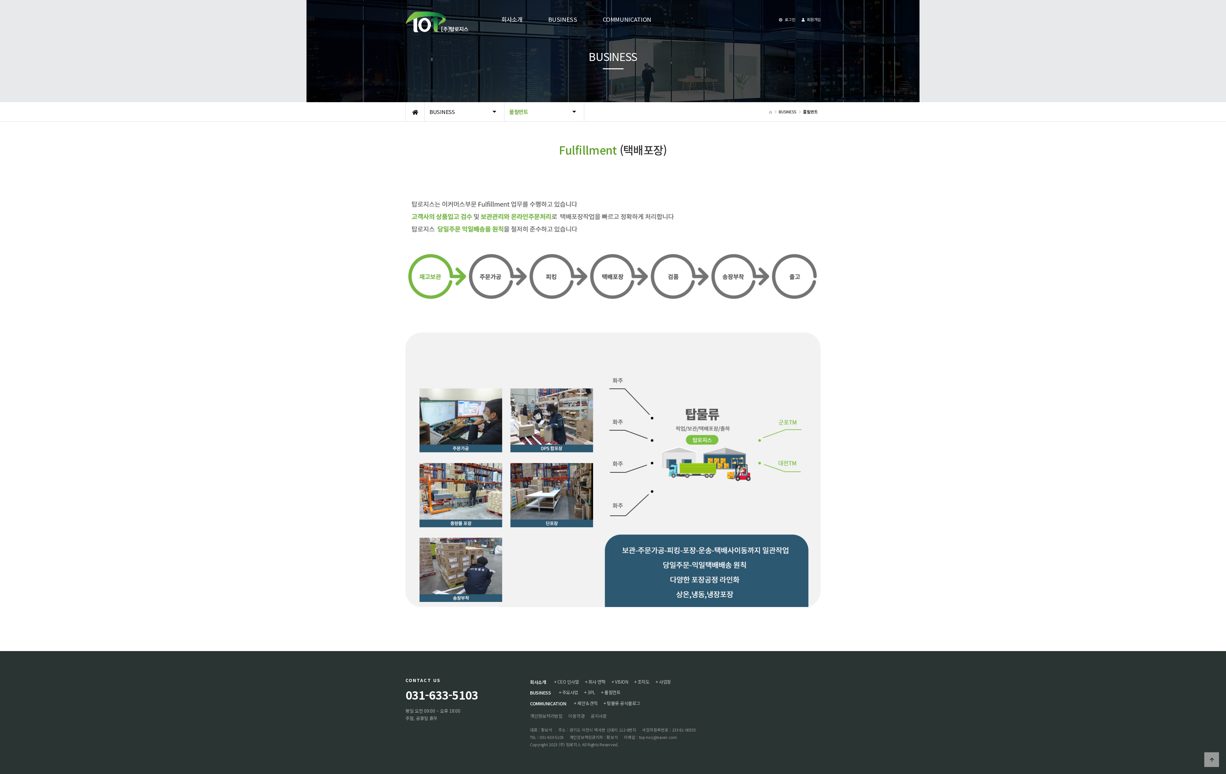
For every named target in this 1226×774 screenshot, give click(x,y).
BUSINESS (540, 692)
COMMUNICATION (548, 703)
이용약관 (576, 716)
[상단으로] (1212, 760)
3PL (591, 692)
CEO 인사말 (568, 682)
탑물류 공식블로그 (623, 703)
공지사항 (599, 716)
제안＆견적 (587, 703)
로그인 (789, 19)
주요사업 (570, 692)
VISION (621, 682)
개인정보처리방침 (546, 716)
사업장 (665, 682)
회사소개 (538, 682)
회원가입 (813, 19)
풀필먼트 (612, 692)
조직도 (644, 682)
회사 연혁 (597, 682)
